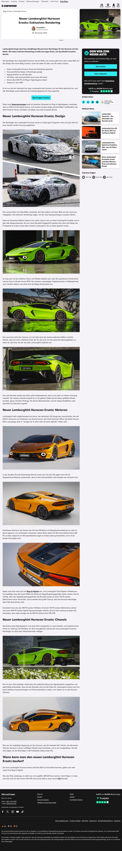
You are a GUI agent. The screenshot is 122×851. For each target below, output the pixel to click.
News (5, 11)
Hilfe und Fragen (8, 794)
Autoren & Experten (43, 800)
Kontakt (39, 797)
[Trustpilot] (101, 91)
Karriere (72, 797)
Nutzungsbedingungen (62, 821)
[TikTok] (22, 812)
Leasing (14, 1)
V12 (59, 779)
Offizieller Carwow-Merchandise (46, 802)
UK (11, 826)
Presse (72, 794)
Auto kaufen (101, 66)
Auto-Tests (54, 1)
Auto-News (64, 1)
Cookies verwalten (75, 821)
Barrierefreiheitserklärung (105, 821)
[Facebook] (3, 812)
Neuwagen (5, 1)
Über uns (40, 794)
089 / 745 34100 (11, 801)
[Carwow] (9, 6)
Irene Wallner (41, 27)
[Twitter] (7, 812)
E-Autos (21, 1)
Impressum (117, 821)
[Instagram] (12, 812)
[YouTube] (17, 812)
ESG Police (85, 821)
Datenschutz (93, 821)
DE (5, 826)
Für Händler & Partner (76, 800)
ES (16, 826)
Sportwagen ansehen (41, 98)
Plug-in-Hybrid (33, 591)
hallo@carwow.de (11, 803)
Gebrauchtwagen (32, 1)
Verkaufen (45, 1)
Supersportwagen (19, 104)
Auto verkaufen (100, 74)
